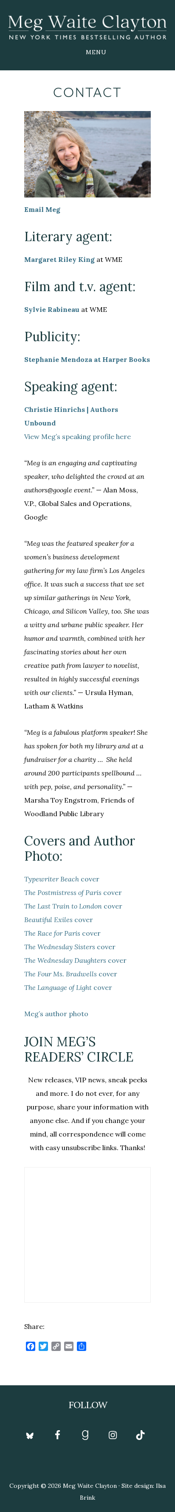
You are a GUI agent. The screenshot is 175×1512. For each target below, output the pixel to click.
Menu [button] (96, 52)
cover (61, 879)
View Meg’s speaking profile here (77, 436)
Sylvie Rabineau (51, 309)
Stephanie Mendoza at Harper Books (87, 359)
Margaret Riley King (59, 259)
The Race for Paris (52, 933)
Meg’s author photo (56, 1013)
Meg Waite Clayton (87, 27)
